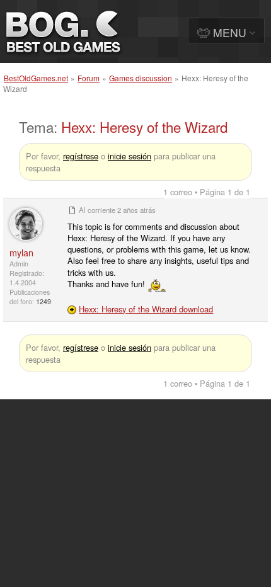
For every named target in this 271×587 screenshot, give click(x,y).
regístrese (80, 156)
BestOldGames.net (36, 77)
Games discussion (140, 77)
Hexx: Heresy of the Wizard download (146, 309)
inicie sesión (129, 156)
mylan (21, 252)
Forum (89, 77)
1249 (43, 301)
